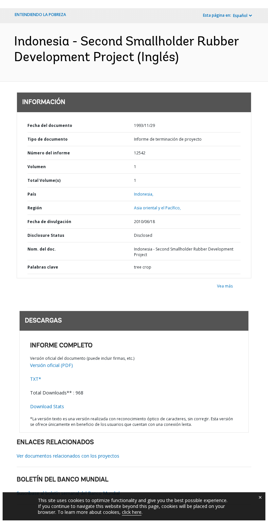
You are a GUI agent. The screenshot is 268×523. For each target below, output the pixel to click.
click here (132, 512)
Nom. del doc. (41, 249)
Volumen (36, 166)
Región (34, 208)
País (31, 194)
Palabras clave (42, 267)
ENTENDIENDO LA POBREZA (40, 14)
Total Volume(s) (43, 180)
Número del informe (48, 153)
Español (240, 15)
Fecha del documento (49, 125)
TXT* (35, 379)
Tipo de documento (47, 139)
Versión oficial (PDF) (51, 365)
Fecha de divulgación (49, 221)
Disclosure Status (45, 235)
